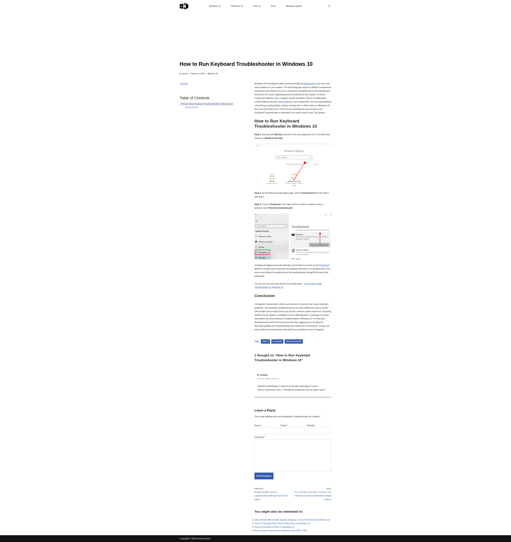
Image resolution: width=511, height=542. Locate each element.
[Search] (329, 6)
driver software (285, 102)
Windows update (294, 6)
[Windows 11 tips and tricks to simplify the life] (184, 6)
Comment (259, 437)
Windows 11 (215, 6)
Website (311, 425)
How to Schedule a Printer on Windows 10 (274, 527)
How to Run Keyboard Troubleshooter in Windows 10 (208, 104)
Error (273, 6)
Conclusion (192, 107)
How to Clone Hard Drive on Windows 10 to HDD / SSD (280, 530)
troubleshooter (294, 341)
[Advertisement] (246, 40)
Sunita (184, 73)
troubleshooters (308, 83)
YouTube (184, 83)
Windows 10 (237, 6)
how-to (265, 341)
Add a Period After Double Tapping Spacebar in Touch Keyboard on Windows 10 (292, 520)
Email (284, 425)
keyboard (324, 265)
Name (257, 425)
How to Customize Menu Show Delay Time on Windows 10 (282, 523)
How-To (257, 6)
